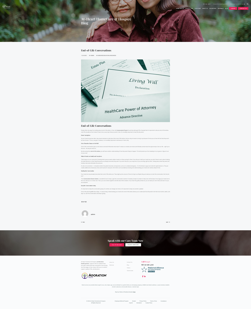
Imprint (131, 303)
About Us (205, 8)
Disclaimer (139, 303)
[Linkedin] (145, 276)
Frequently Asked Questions (220, 4)
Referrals (221, 8)
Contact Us (243, 8)
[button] (82, 202)
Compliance (163, 301)
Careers (233, 8)
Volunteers (212, 8)
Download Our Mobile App (237, 4)
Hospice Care (189, 8)
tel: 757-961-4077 (147, 265)
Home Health (180, 8)
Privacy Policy (143, 301)
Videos (128, 267)
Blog (226, 8)
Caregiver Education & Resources (107, 55)
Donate (134, 301)
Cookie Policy (149, 303)
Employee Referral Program (121, 301)
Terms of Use (153, 301)
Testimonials (130, 270)
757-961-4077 (207, 4)
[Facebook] (143, 276)
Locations (198, 8)
